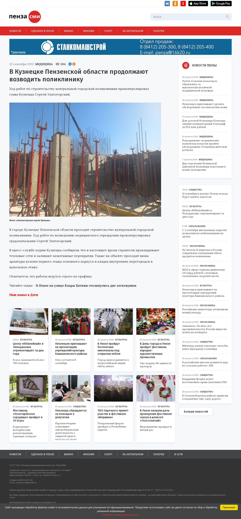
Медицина (44, 64)
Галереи (158, 31)
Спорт (108, 31)
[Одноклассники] (74, 64)
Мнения (88, 31)
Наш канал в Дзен (23, 295)
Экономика (197, 246)
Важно (68, 31)
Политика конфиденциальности (120, 514)
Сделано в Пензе (42, 31)
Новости (15, 31)
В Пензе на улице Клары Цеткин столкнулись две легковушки (86, 285)
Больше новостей (196, 411)
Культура (26, 339)
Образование (197, 226)
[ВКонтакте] (70, 64)
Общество (79, 406)
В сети (178, 454)
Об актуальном (132, 31)
